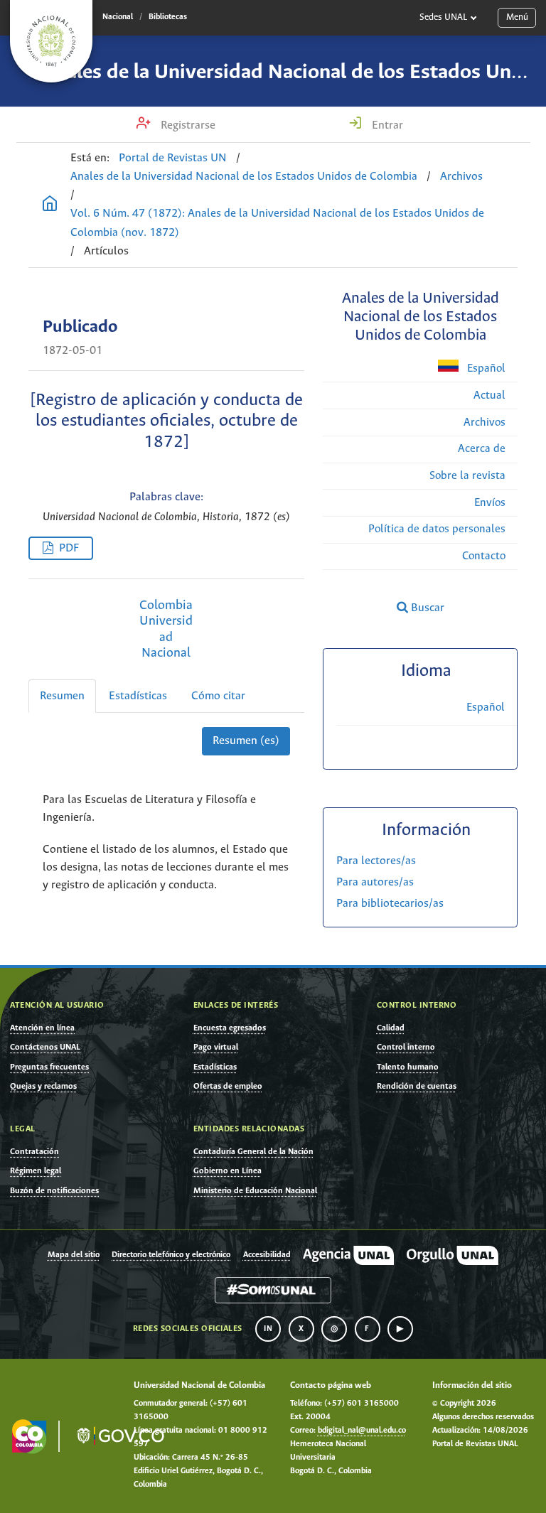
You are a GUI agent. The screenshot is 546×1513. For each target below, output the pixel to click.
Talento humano (408, 1067)
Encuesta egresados (229, 1028)
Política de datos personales (436, 529)
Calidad (391, 1028)
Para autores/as (375, 882)
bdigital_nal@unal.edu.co (362, 1430)
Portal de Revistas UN (173, 158)
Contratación (34, 1151)
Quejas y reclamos (43, 1086)
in (268, 1329)
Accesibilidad (267, 1255)
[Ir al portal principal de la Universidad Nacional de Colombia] (51, 41)
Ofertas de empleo (227, 1086)
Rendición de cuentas (416, 1086)
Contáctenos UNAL (45, 1047)
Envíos (489, 503)
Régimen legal (35, 1170)
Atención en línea (42, 1028)
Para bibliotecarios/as (390, 904)
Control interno (406, 1047)
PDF (69, 548)
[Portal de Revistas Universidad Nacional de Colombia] (49, 205)
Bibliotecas (168, 17)
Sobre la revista (467, 476)
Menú (517, 17)
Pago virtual (215, 1047)
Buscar (426, 608)
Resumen (62, 696)
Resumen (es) (246, 741)
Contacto (483, 556)
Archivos (461, 177)
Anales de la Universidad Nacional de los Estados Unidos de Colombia (243, 177)
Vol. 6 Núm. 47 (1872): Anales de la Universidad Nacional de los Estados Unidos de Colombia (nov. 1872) (277, 223)
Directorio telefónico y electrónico (171, 1255)
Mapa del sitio (74, 1255)
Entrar (386, 125)
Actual (489, 395)
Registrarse (186, 125)
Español (484, 368)
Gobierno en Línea (227, 1170)
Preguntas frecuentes (49, 1067)
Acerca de (481, 449)
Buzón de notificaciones (54, 1190)
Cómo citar (218, 696)
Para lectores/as (376, 861)
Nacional (117, 17)
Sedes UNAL (443, 17)
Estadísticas (138, 696)
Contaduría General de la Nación (253, 1151)
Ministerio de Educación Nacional (255, 1190)
